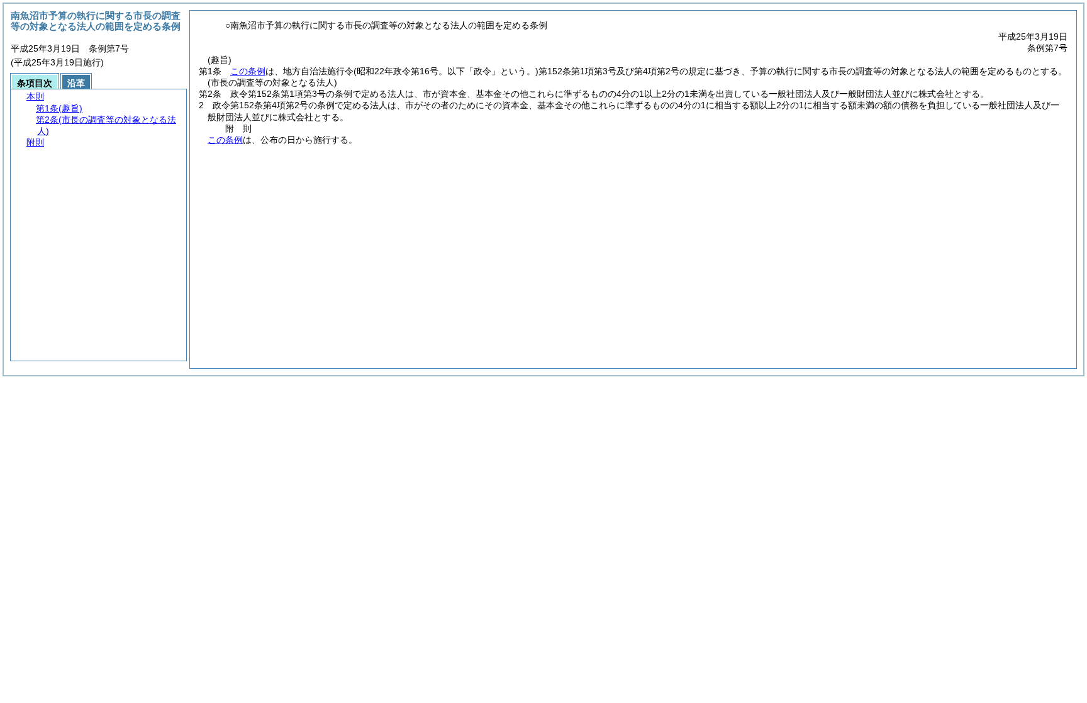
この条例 (247, 71)
